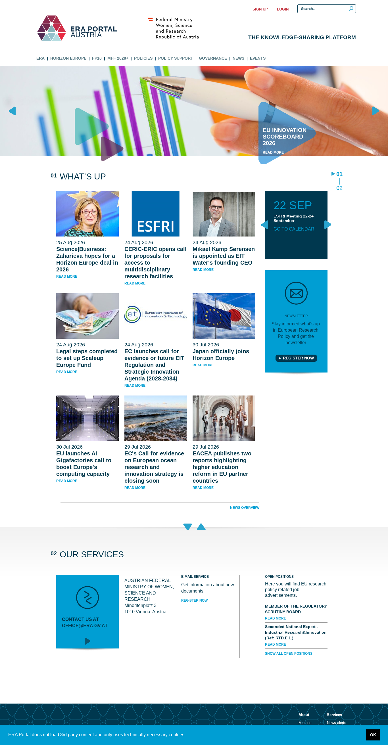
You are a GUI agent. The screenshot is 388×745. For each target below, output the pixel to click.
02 (339, 188)
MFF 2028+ (117, 58)
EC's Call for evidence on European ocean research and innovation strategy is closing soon (154, 467)
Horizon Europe (68, 58)
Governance (213, 58)
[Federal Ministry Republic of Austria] (176, 28)
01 (339, 174)
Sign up (260, 9)
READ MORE (275, 618)
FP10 (97, 58)
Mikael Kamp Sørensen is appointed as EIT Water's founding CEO (224, 256)
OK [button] (373, 735)
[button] (187, 735)
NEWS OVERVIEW (244, 508)
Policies (143, 58)
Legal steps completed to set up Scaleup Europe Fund (87, 358)
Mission (305, 723)
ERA (40, 58)
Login (283, 9)
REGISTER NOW (194, 600)
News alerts (336, 723)
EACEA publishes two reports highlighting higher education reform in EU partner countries (222, 467)
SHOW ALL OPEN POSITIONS (288, 654)
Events (258, 58)
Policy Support (175, 58)
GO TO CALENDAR (294, 229)
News (238, 58)
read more (66, 277)
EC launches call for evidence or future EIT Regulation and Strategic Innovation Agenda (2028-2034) (154, 365)
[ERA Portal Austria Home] (51, 28)
